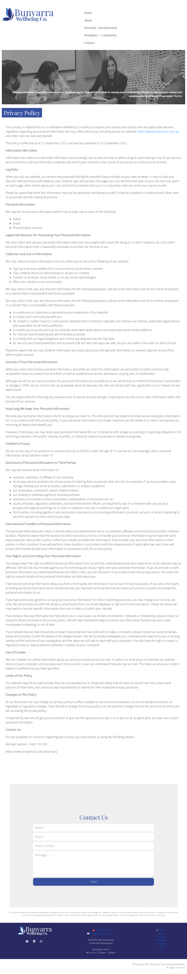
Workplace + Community (100, 35)
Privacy (161, 946)
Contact (89, 42)
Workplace (161, 940)
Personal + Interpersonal (100, 28)
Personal (161, 936)
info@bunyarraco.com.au (102, 933)
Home (88, 13)
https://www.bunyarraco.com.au (158, 131)
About (88, 20)
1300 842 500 (102, 930)
